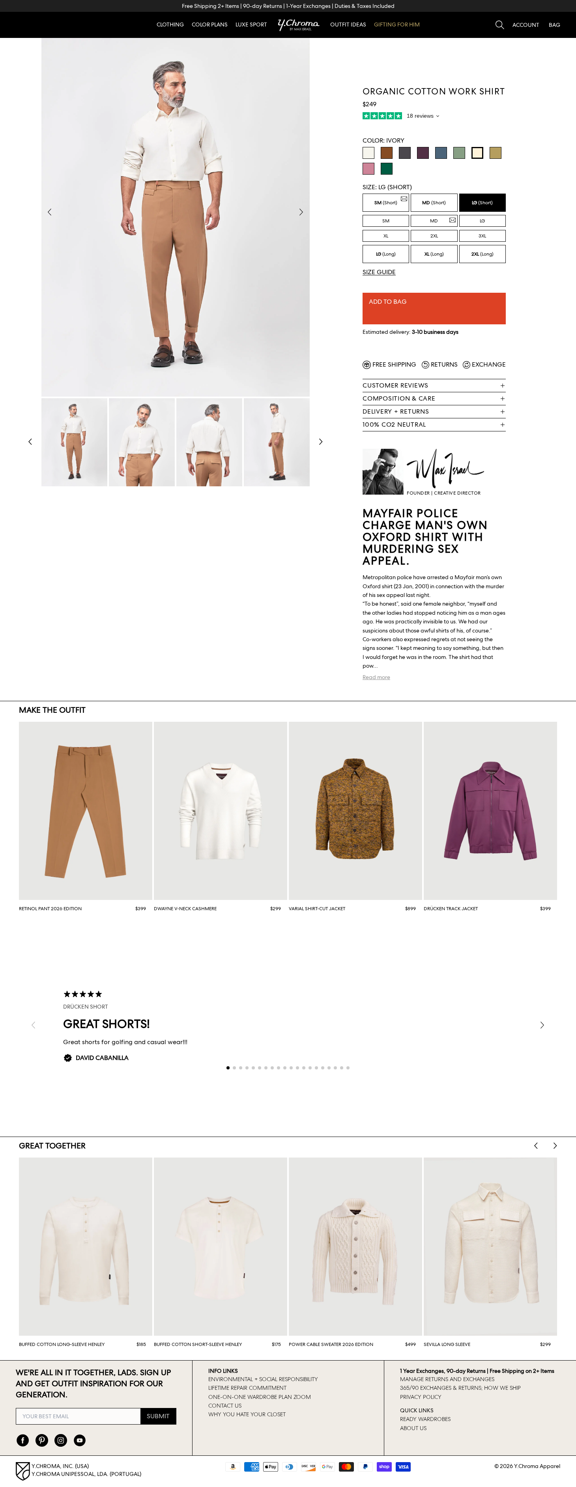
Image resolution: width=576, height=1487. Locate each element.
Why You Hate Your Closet (247, 1414)
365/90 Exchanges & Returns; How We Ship (460, 1387)
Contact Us (224, 1405)
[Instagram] (60, 1440)
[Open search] (500, 25)
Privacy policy (420, 1396)
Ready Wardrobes (425, 1419)
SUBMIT (158, 1416)
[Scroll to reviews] (434, 117)
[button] (525, 25)
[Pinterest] (42, 1440)
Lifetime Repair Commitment (247, 1387)
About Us (413, 1428)
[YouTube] (79, 1440)
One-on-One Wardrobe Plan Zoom (259, 1396)
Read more (376, 677)
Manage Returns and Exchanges (447, 1379)
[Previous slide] (536, 1146)
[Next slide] (555, 1146)
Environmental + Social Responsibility (263, 1379)
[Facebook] (23, 1440)
